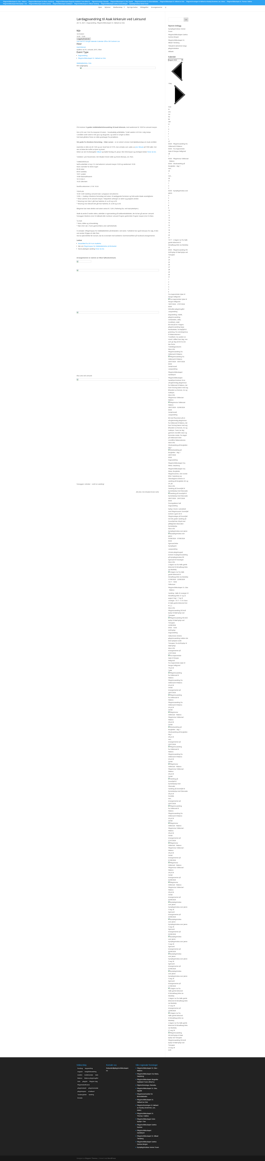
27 (169, 141)
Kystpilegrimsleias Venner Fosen (138, 4)
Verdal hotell (172, 366)
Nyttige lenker (132, 7)
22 (169, 247)
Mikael (99, 152)
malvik (180, 315)
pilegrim (84, 1081)
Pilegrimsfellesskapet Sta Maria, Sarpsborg (41, 1)
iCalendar (100, 41)
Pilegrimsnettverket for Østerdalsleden (146, 1)
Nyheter (108, 7)
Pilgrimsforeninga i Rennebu (100, 1)
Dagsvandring (91, 23)
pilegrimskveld (81, 1088)
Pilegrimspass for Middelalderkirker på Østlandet (100, 246)
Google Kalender (91, 41)
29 (169, 171)
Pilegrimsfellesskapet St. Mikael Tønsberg (86, 4)
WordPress (112, 1158)
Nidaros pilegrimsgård (91, 1078)
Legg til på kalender (83, 39)
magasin (80, 1072)
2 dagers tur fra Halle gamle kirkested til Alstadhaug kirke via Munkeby (178, 242)
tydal (177, 322)
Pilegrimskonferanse (83, 1085)
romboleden (172, 320)
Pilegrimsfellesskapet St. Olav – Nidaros (15, 1)
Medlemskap (117, 7)
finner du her (151, 152)
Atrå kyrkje (171, 630)
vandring (91, 1095)
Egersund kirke (173, 543)
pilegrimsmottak (93, 1088)
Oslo (89, 63)
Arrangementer (156, 7)
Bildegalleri (144, 7)
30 (169, 178)
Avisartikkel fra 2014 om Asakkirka (89, 243)
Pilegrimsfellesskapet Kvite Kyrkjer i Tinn (15, 4)
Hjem (100, 7)
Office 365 (107, 41)
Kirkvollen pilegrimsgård (176, 309)
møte (96, 1075)
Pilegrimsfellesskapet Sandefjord (62, 4)
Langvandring (172, 312)
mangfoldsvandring (90, 1072)
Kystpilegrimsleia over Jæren (177, 531)
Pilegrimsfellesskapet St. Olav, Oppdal (121, 1)
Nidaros (79, 1078)
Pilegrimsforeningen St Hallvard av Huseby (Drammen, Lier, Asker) (205, 1)
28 (169, 154)
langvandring (172, 315)
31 (169, 181)
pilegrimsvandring (174, 317)
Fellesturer (171, 584)
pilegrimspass (81, 1091)
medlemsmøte (88, 1075)
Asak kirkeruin (81, 47)
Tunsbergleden (82, 1095)
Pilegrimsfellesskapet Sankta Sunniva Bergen (114, 4)
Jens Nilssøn (139, 147)
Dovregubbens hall (174, 503)
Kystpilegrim (172, 546)
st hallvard (91, 1091)
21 (169, 238)
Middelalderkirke (82, 63)
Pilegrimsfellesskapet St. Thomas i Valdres (239, 1)
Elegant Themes (91, 1158)
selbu (179, 320)
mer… (170, 168)
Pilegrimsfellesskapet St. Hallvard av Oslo (172, 1)
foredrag (80, 1068)
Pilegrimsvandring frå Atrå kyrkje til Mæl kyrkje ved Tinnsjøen (178, 252)
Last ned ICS (81, 41)
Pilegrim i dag (93, 1081)
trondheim (171, 322)
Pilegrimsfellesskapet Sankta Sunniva (40, 4)
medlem (79, 1075)
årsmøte (80, 1098)
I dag (170, 83)
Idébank (170, 51)
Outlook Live (115, 41)
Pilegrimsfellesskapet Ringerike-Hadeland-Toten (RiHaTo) (73, 1)
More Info (171, 349)
